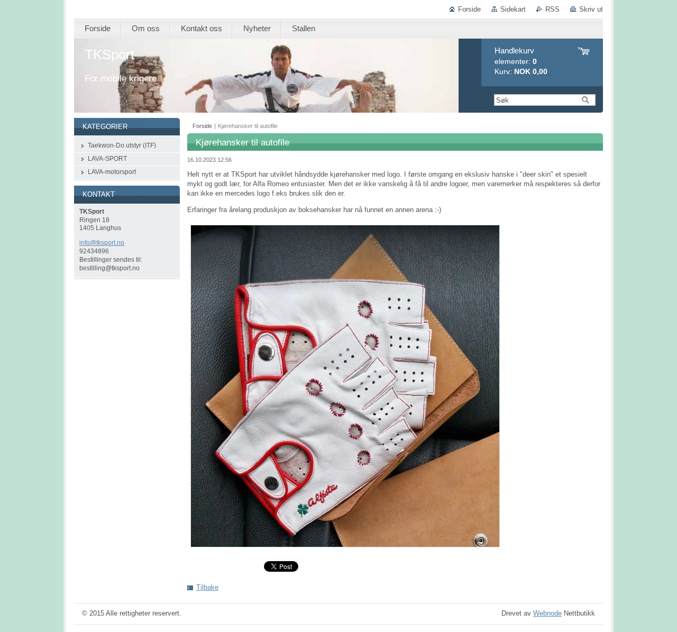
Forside (469, 9)
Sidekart (513, 9)
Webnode (547, 613)
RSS (552, 9)
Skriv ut (591, 9)
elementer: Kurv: (521, 61)
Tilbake (207, 587)
